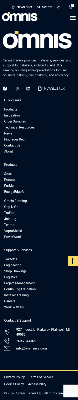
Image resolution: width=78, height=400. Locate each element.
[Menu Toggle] (73, 18)
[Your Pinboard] (59, 7)
